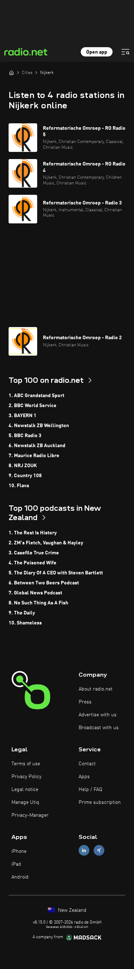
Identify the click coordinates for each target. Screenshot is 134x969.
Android (20, 877)
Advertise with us (97, 714)
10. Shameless (25, 623)
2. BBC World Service (32, 405)
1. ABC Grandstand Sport (36, 395)
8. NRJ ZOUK (23, 465)
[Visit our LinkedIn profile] (84, 850)
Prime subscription (100, 802)
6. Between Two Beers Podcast (44, 582)
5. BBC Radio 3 (25, 435)
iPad (16, 864)
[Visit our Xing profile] (99, 850)
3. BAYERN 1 (22, 415)
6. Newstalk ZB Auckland (37, 445)
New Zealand (71, 910)
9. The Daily (22, 612)
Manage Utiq (25, 802)
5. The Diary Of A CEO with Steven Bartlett (56, 572)
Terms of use (25, 763)
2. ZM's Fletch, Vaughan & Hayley (46, 542)
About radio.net (96, 689)
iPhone (18, 851)
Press (85, 701)
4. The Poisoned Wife (32, 562)
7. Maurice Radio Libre (34, 455)
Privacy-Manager (30, 815)
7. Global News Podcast (35, 592)
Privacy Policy (26, 776)
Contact (87, 763)
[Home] (11, 72)
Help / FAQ (90, 789)
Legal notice (24, 789)
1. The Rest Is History (33, 532)
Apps (84, 776)
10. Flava (19, 485)
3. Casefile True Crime (34, 552)
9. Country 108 (25, 475)
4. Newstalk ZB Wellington (39, 425)
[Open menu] (125, 52)
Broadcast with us (99, 727)
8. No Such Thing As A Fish (38, 602)
